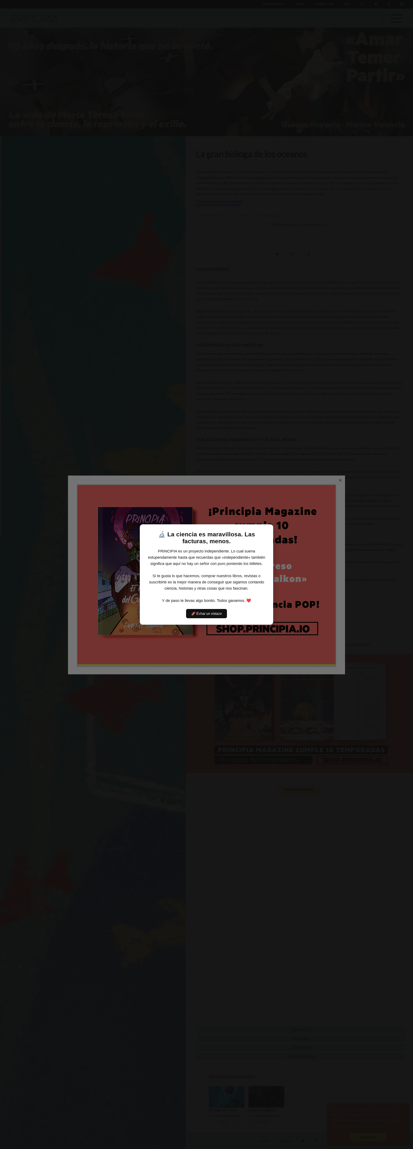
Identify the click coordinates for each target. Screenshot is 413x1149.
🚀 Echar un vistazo (206, 613)
